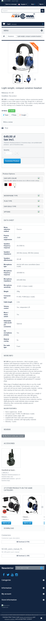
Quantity (6, 150)
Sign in (41, 4)
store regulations (26, 617)
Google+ (24, 115)
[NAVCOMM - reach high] (23, 1)
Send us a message (11, 4)
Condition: (5, 96)
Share (14, 115)
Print (6, 128)
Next (35, 79)
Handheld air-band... (9, 470)
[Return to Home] (4, 36)
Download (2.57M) (23, 542)
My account (6, 594)
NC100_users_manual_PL (12, 549)
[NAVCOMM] (23, 16)
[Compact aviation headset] (17, 79)
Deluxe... (5, 517)
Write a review (8, 122)
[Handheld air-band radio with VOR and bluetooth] (11, 458)
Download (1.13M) (23, 556)
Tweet (6, 115)
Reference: (5, 93)
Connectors (6, 535)
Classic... (26, 517)
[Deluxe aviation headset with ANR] (11, 504)
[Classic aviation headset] (32, 504)
